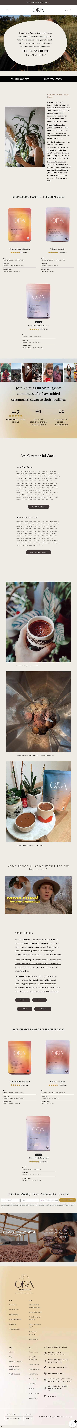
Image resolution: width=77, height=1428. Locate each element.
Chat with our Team (35, 1379)
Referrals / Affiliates (15, 1361)
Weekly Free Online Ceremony (34, 1318)
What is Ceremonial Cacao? (35, 1326)
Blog (10, 1357)
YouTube (25, 1009)
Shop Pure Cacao (38, 506)
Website (23, 1000)
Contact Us (52, 1396)
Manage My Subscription (33, 1358)
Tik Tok (39, 1000)
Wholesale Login (34, 1364)
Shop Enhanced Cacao (38, 552)
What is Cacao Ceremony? (33, 1333)
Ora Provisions (13, 1314)
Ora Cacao (47, 1417)
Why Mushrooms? (14, 1374)
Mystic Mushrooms (15, 1319)
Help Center (32, 1384)
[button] (8, 10)
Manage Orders (33, 1352)
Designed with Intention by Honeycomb (61, 1417)
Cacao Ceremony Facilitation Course (34, 1306)
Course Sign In (33, 1374)
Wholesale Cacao (14, 1329)
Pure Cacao (12, 1305)
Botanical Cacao (14, 1309)
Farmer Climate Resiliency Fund (14, 1368)
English (27, 1418)
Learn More (19, 1243)
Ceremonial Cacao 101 (35, 1312)
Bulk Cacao (12, 1324)
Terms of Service (34, 1393)
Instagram (43, 1009)
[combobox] (42, 1200)
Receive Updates (68, 1200)
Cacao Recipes (33, 1339)
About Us (12, 1352)
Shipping (31, 1388)
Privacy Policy (33, 1398)
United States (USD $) (12, 1418)
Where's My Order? (34, 1369)
